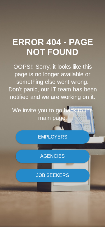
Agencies (52, 156)
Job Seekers (52, 175)
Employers (52, 136)
